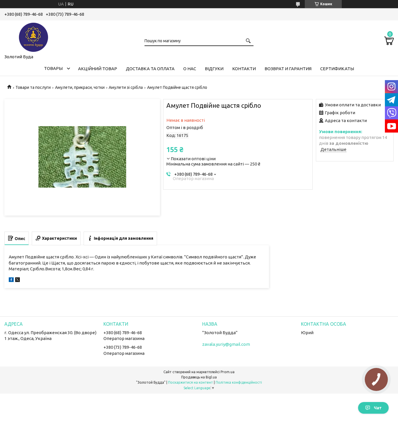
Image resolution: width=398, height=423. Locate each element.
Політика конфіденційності (239, 382)
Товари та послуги (33, 87)
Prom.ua (228, 372)
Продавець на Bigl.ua (199, 377)
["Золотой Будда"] (33, 36)
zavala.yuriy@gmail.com (226, 344)
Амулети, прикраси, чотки (80, 87)
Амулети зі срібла (126, 87)
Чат (378, 408)
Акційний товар (97, 68)
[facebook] (11, 280)
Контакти (244, 68)
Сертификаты (337, 68)
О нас (189, 68)
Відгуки (214, 68)
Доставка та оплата (150, 68)
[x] (17, 280)
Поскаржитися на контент (190, 382)
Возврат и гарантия (288, 68)
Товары (53, 68)
